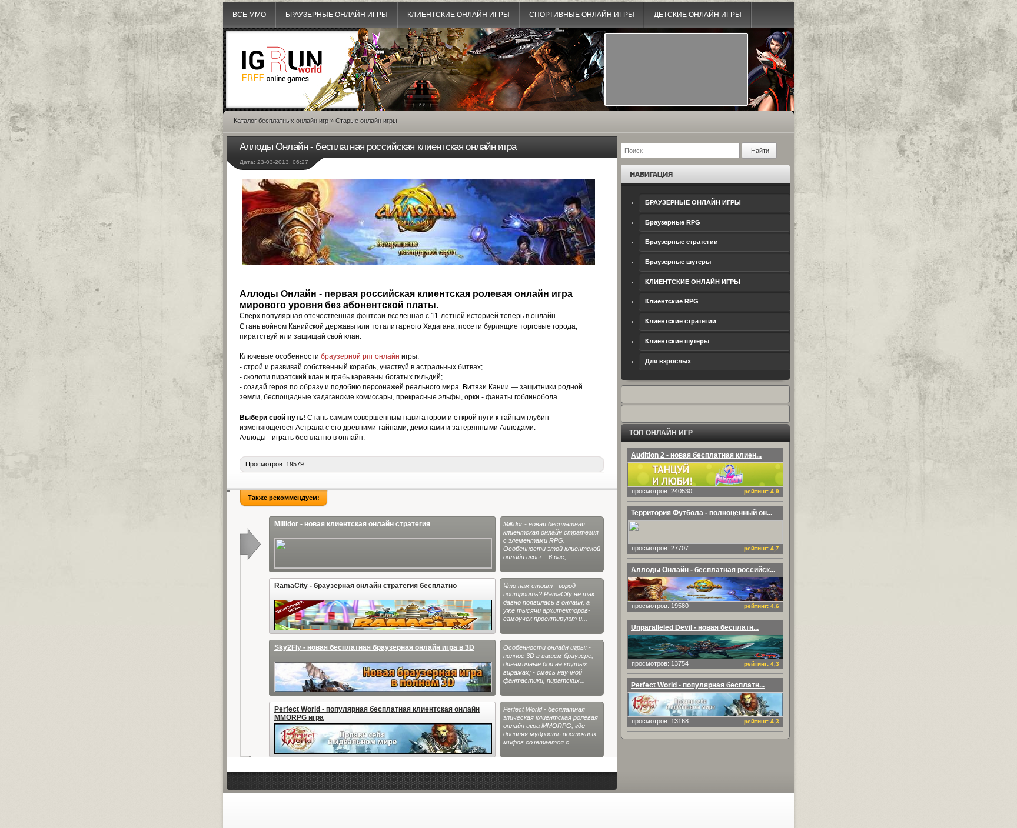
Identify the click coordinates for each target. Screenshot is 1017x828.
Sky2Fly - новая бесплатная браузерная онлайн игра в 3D (374, 647)
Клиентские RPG (672, 301)
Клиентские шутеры (677, 341)
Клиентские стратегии (680, 321)
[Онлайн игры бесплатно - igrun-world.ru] (282, 91)
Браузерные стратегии (681, 241)
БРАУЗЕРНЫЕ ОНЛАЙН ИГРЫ (693, 202)
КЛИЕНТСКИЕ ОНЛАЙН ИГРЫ (692, 281)
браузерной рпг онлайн (360, 356)
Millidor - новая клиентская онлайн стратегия (352, 524)
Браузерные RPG (672, 222)
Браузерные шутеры (678, 261)
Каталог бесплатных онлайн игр (281, 120)
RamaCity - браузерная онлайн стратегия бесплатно (365, 586)
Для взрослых (668, 361)
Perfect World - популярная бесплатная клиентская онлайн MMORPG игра (377, 713)
